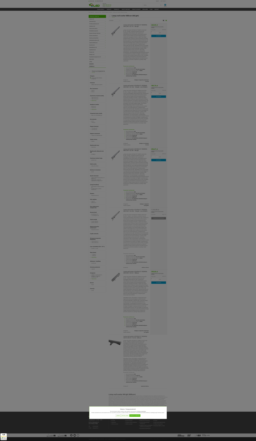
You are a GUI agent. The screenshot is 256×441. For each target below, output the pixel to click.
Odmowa (118, 415)
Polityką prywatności (141, 411)
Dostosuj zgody (125, 415)
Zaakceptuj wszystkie (135, 415)
